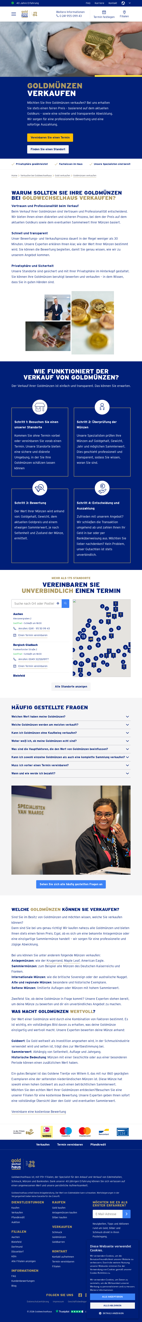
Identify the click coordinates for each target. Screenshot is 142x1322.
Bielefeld (16, 1242)
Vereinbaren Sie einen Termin (50, 137)
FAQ (88, 3)
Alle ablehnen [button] (112, 1305)
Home (14, 175)
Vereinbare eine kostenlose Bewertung (38, 1111)
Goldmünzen (59, 1237)
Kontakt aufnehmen (63, 1256)
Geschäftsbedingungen (79, 1301)
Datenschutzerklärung (38, 1301)
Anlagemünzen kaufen (64, 1212)
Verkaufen (43, 1144)
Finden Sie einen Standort (48, 149)
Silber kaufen (59, 1217)
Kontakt (113, 3)
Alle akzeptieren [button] (112, 1296)
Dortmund (17, 1246)
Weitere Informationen (101, 1290)
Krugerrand (55, 960)
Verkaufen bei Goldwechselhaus (36, 175)
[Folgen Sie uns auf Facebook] (80, 1295)
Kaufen (15, 1207)
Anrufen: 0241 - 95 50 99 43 (34, 628)
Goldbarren (58, 1242)
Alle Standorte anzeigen (71, 686)
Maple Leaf (72, 960)
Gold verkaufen (62, 175)
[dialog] (113, 1279)
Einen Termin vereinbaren (32, 635)
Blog (13, 1285)
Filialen (56, 1266)
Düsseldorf (17, 1251)
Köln (13, 1256)
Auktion (15, 1222)
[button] (115, 610)
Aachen (15, 1237)
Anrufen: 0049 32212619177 (33, 659)
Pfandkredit (98, 1144)
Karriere (99, 3)
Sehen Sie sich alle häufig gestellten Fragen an (71, 884)
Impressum (58, 1301)
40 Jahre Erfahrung (27, 3)
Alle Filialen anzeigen (23, 1261)
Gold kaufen (58, 1207)
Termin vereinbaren (70, 1144)
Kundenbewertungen (23, 1281)
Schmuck (57, 1232)
